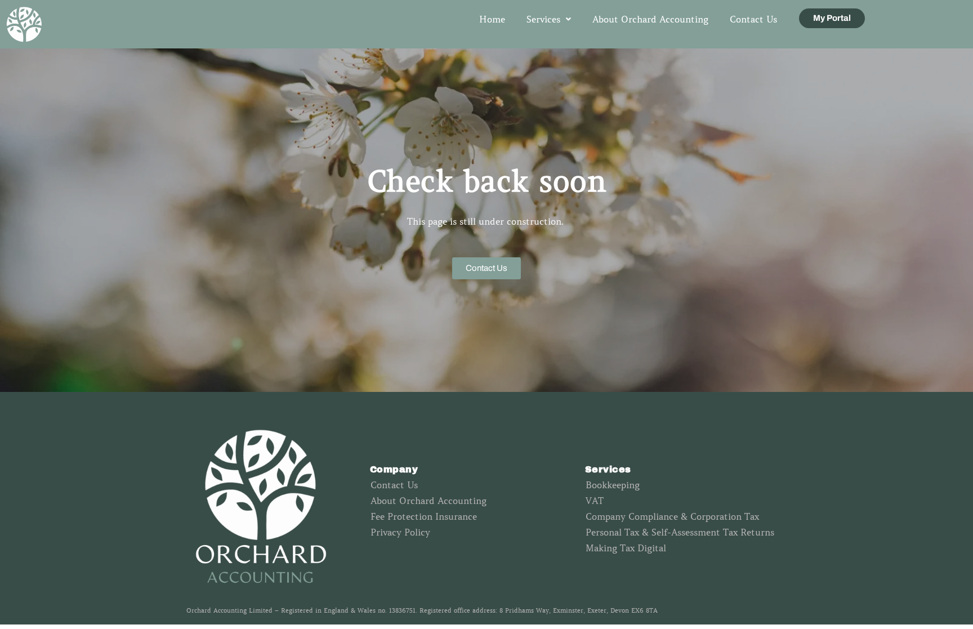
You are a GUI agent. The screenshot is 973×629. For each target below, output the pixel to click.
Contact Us (753, 19)
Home (492, 19)
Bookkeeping (613, 484)
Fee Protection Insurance (424, 516)
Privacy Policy (400, 532)
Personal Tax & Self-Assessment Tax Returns (680, 532)
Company (394, 469)
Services (543, 19)
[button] (549, 19)
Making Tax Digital (626, 548)
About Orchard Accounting (650, 19)
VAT (595, 500)
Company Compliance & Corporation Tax (672, 516)
